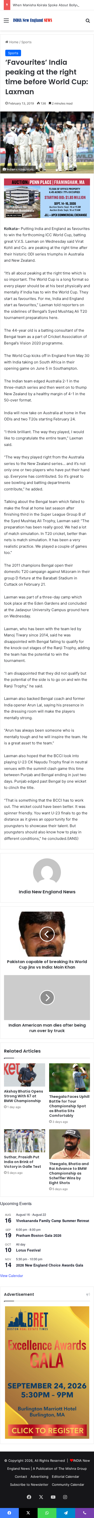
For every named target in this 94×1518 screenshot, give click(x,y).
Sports (26, 42)
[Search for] (87, 22)
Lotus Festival (28, 1250)
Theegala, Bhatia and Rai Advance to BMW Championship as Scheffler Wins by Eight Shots (69, 1173)
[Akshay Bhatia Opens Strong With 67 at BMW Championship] (24, 1074)
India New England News (47, 892)
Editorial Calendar (65, 1477)
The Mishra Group (72, 1469)
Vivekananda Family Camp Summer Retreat (52, 1220)
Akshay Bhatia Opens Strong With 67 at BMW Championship (23, 1096)
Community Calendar (68, 1485)
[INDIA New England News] (33, 20)
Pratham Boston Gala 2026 (38, 1235)
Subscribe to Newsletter (29, 1485)
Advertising (39, 1477)
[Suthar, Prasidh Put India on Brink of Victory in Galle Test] (24, 1140)
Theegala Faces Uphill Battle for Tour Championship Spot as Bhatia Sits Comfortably (69, 1106)
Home (13, 42)
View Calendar (11, 1275)
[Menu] (6, 22)
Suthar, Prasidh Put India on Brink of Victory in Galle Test (22, 1162)
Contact (21, 1477)
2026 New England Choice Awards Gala (49, 1265)
